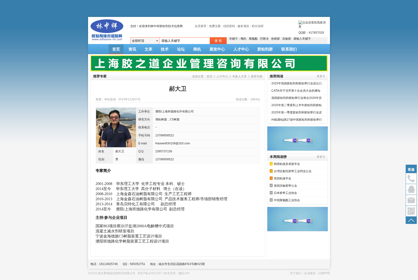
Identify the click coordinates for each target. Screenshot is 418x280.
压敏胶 (286, 38)
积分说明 (257, 26)
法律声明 (324, 273)
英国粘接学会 (280, 178)
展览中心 (217, 49)
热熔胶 (275, 38)
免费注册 (215, 26)
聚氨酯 (253, 38)
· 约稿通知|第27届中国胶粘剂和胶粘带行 (296, 119)
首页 (116, 49)
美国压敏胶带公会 (283, 185)
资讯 (132, 49)
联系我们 (289, 49)
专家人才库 (239, 76)
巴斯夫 (264, 38)
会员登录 (200, 26)
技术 (165, 49)
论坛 (181, 49)
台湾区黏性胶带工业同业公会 (291, 171)
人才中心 (241, 49)
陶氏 (243, 38)
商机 (197, 49)
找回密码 (229, 26)
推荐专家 (256, 76)
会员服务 (310, 273)
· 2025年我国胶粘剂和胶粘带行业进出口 (296, 83)
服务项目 (243, 26)
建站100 (184, 273)
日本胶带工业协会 (283, 193)
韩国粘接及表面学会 (285, 164)
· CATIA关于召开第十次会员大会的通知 (295, 90)
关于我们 (295, 273)
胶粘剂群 (265, 49)
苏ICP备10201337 (150, 273)
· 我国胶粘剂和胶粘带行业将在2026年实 (296, 98)
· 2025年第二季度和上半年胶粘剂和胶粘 (296, 105)
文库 (148, 49)
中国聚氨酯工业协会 (285, 200)
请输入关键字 (302, 38)
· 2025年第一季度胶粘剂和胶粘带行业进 (296, 112)
